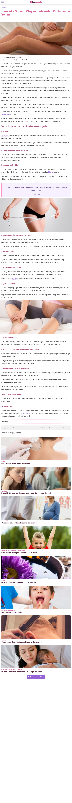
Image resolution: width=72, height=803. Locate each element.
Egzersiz (4, 136)
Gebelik (3, 7)
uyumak (15, 279)
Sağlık (3, 461)
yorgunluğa (5, 114)
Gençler (4, 491)
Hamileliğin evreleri (7, 521)
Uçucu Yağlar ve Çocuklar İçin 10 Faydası (19, 582)
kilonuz (51, 172)
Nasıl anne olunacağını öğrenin (11, 670)
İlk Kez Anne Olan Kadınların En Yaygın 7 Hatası (21, 672)
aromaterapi (27, 413)
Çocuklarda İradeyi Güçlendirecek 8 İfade (19, 553)
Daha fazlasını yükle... (36, 677)
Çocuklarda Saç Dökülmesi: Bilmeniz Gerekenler (21, 642)
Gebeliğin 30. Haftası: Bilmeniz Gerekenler (19, 523)
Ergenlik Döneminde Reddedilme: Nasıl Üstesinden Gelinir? (26, 493)
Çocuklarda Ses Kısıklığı (11, 612)
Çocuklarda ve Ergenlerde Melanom (16, 463)
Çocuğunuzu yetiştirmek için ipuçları (13, 550)
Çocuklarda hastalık (8, 610)
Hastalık (4, 640)
